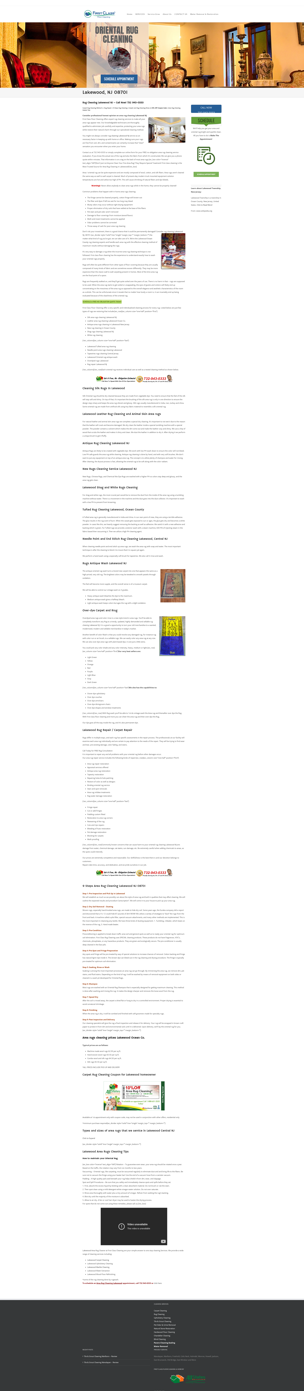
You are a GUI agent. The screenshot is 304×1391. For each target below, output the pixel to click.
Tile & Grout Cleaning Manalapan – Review (101, 1362)
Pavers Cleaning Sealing (164, 1343)
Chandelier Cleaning (162, 1335)
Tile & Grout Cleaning (162, 1321)
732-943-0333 (206, 109)
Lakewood (87, 1250)
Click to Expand (89, 1138)
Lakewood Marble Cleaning (98, 1267)
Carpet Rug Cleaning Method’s (93, 108)
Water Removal (161, 1346)
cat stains (118, 848)
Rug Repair (107, 108)
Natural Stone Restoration (164, 1328)
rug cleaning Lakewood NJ (118, 135)
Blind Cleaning (160, 1339)
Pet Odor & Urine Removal (165, 1325)
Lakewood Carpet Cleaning (98, 1260)
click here (158, 1283)
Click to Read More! (204, 205)
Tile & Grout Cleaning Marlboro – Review (100, 1356)
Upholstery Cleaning (162, 1318)
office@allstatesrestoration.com (210, 3)
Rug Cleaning (159, 1314)
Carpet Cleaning (160, 1310)
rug (124, 974)
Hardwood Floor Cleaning (164, 1332)
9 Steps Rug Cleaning (120, 108)
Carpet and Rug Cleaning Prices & (148, 108)
